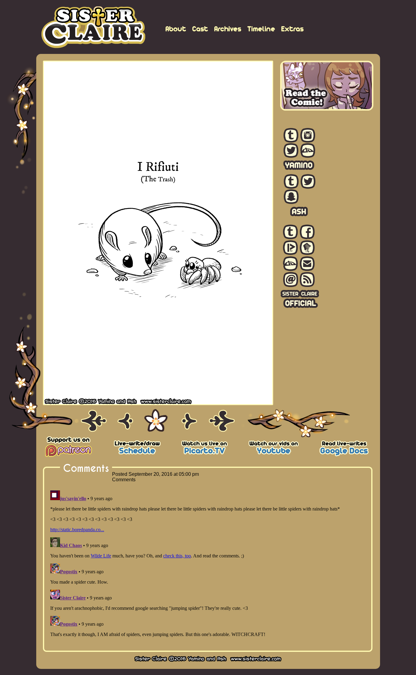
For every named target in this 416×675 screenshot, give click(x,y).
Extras (292, 28)
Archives (227, 28)
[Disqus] (208, 564)
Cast (200, 28)
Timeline (261, 28)
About (175, 28)
